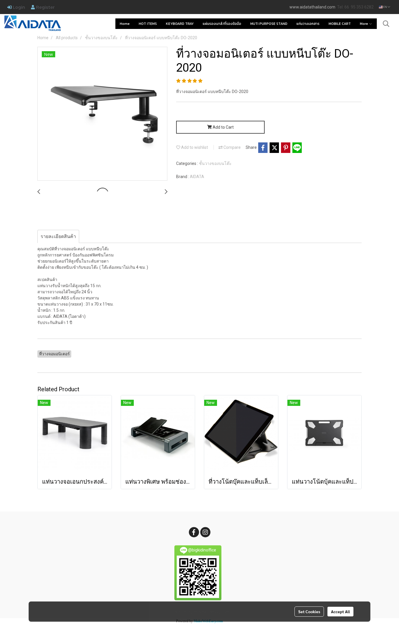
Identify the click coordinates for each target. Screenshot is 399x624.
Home (125, 23)
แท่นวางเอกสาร (308, 23)
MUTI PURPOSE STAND (268, 23)
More (364, 23)
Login (18, 7)
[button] (386, 23)
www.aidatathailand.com (312, 7)
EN (385, 7)
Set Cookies (309, 611)
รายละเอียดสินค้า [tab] (58, 236)
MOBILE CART (340, 23)
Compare (232, 147)
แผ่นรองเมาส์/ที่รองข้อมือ (222, 23)
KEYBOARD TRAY (180, 23)
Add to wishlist (194, 147)
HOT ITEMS (148, 23)
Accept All (340, 611)
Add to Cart (223, 127)
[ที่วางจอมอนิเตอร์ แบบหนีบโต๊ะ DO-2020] (102, 114)
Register (45, 7)
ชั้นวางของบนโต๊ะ (215, 163)
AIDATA (197, 176)
